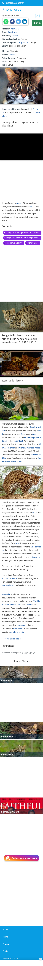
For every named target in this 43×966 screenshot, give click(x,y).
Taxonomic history (13, 243)
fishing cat (36, 557)
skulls (34, 513)
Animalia (15, 29)
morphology (22, 625)
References (33, 243)
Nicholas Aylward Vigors (29, 448)
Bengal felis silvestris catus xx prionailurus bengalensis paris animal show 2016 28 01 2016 (21, 238)
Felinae (15, 36)
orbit (18, 543)
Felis (34, 434)
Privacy (6, 944)
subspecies (18, 629)
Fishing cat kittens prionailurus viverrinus (21, 233)
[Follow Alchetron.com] (21, 862)
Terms (5, 937)
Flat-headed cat (8, 585)
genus (18, 203)
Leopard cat (23, 42)
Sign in (37, 23)
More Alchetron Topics (11, 639)
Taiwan (29, 605)
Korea (6, 605)
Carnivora (12, 32)
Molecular (6, 594)
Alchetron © (10, 958)
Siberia (13, 605)
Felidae (12, 55)
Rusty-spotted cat (9, 579)
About (5, 930)
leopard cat (18, 441)
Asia (32, 207)
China (19, 605)
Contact (6, 951)
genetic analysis (17, 632)
